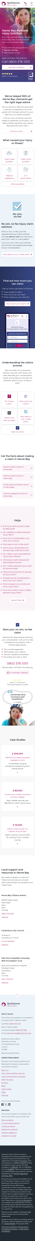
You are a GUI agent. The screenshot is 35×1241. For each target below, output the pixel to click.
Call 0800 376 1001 (16, 61)
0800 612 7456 (21, 1030)
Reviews (4, 1083)
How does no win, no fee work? (16, 254)
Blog (3, 1086)
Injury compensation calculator (13, 1077)
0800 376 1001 (17, 663)
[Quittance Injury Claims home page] (10, 4)
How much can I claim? (16, 304)
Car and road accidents (10, 1123)
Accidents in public (8, 1136)
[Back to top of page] (17, 995)
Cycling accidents (8, 1126)
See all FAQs (16, 600)
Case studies (6, 1089)
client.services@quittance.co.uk (19, 1033)
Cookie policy (23, 1229)
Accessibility (5, 1231)
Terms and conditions (9, 1227)
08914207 (14, 1167)
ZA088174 (10, 1169)
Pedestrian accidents (9, 1130)
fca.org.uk (23, 1161)
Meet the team (7, 1080)
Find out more (16, 131)
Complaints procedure (9, 1229)
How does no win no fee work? (16, 544)
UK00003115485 (9, 1224)
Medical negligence (9, 1133)
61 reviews (13, 76)
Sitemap (4, 1095)
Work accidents (7, 1120)
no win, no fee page (23, 1200)
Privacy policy (23, 1227)
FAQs (3, 1092)
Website (4, 917)
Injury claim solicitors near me (13, 1073)
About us (5, 1070)
